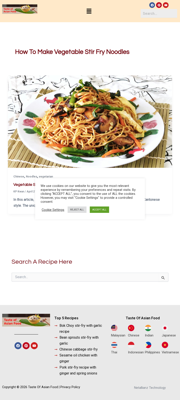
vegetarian (46, 176)
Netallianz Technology (150, 388)
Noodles (31, 176)
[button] (89, 11)
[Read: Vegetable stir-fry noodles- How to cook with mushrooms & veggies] (90, 121)
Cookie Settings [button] (53, 210)
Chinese (18, 176)
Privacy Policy (70, 387)
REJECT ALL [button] (77, 209)
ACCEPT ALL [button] (99, 209)
